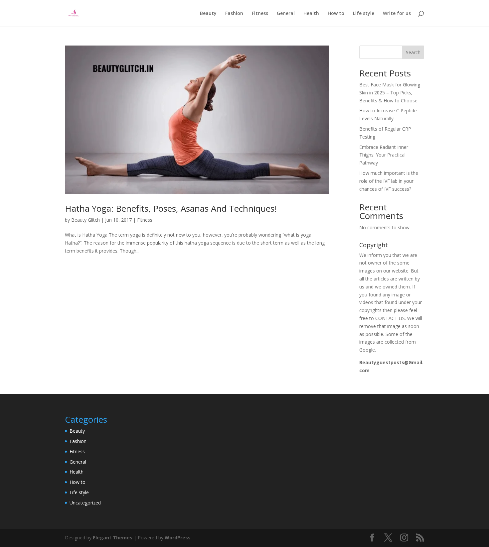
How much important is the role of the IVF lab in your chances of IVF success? (388, 181)
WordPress (178, 537)
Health (311, 13)
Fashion (234, 13)
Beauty (208, 13)
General (286, 13)
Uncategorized (85, 502)
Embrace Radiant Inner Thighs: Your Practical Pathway (383, 155)
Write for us (397, 13)
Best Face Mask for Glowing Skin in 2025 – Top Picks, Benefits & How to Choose (389, 92)
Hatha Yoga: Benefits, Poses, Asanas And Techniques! (171, 208)
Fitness (260, 13)
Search (413, 52)
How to (336, 13)
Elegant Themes (112, 537)
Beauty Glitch (85, 220)
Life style (363, 13)
